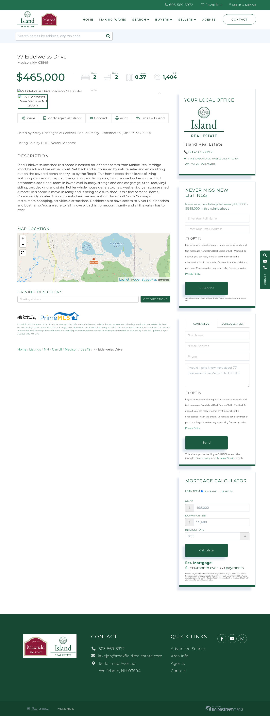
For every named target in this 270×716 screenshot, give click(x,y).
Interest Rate (194, 529)
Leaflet (124, 279)
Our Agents (208, 164)
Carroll (57, 349)
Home (21, 349)
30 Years (210, 491)
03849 (85, 349)
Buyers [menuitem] (162, 19)
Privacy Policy (192, 273)
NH (46, 349)
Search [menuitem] (139, 19)
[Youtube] (232, 638)
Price (189, 501)
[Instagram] (242, 638)
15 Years (227, 491)
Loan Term (192, 491)
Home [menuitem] (88, 19)
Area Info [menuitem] (179, 656)
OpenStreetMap (145, 279)
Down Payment (195, 515)
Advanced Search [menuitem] (188, 648)
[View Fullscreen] (23, 253)
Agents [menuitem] (209, 19)
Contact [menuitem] (178, 670)
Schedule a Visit (233, 323)
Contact (239, 19)
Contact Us (192, 164)
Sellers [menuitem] (185, 19)
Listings (35, 349)
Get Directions (155, 299)
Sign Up (250, 5)
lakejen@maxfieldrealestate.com (130, 656)
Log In (236, 5)
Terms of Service (226, 458)
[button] (108, 36)
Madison (71, 349)
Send (206, 442)
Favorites (213, 5)
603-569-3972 (180, 5)
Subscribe (206, 288)
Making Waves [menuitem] (113, 19)
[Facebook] (222, 638)
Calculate (206, 550)
